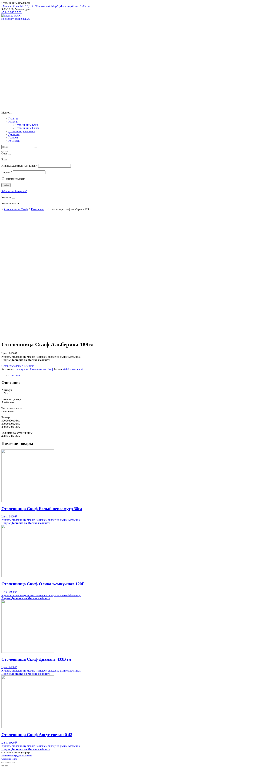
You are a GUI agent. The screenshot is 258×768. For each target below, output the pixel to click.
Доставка (13, 134)
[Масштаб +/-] (13, 762)
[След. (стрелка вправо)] (6, 765)
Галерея (13, 137)
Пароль (6, 172)
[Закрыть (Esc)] (2, 762)
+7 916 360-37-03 (11, 12)
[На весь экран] (9, 762)
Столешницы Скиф (27, 128)
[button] (129, 102)
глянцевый (76, 369)
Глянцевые (37, 209)
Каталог (13, 121)
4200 (66, 369)
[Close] (10, 113)
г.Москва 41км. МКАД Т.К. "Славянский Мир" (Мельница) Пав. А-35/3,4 (45, 6)
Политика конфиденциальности (16, 755)
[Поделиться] (6, 762)
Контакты (14, 140)
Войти (6, 185)
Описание (14, 375)
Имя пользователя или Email (19, 165)
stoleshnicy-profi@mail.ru (15, 18)
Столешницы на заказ (21, 131)
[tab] (132, 375)
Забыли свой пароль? (14, 191)
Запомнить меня (15, 178)
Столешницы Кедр (26, 124)
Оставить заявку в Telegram (17, 365)
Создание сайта (9, 758)
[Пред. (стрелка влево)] (2, 765)
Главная (13, 118)
